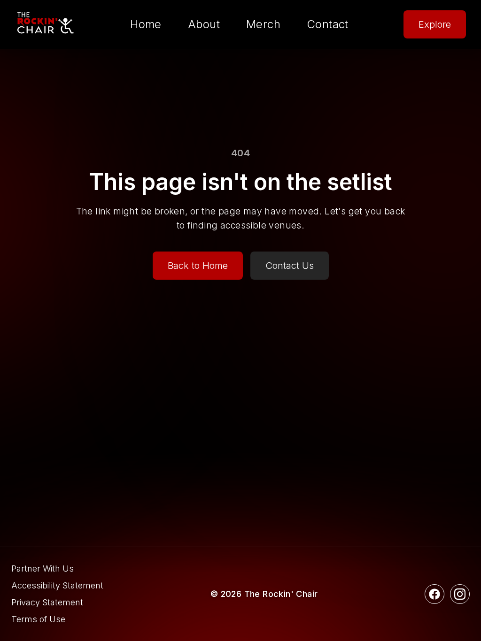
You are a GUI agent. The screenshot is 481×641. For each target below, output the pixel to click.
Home (146, 24)
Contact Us (289, 265)
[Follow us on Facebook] (434, 594)
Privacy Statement (47, 602)
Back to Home (198, 265)
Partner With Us (42, 568)
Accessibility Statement (57, 585)
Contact (328, 24)
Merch (263, 24)
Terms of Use (38, 619)
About (204, 24)
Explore (435, 24)
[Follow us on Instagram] (460, 594)
